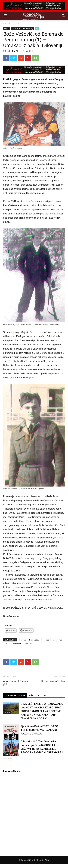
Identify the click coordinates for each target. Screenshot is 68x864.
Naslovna (7, 23)
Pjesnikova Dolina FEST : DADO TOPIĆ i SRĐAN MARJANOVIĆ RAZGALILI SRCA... (39, 730)
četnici (46, 640)
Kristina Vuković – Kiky (53, 681)
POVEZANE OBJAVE (15, 695)
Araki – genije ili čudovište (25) (16, 683)
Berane (22, 640)
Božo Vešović (34, 640)
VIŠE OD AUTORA (37, 695)
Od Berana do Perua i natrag (22, 28)
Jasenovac (57, 640)
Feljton (18, 23)
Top (37, 28)
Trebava (28, 643)
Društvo (7, 712)
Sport (6, 754)
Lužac (7, 643)
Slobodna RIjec (13, 51)
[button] (63, 16)
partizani (17, 643)
